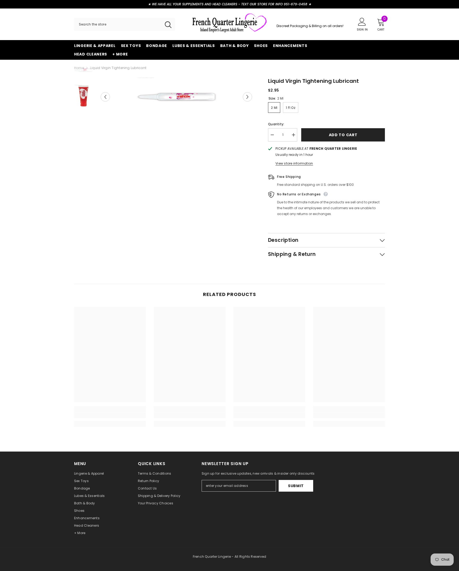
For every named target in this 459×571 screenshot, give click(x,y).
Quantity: (276, 124)
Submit (296, 485)
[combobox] (117, 24)
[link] (110, 415)
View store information (294, 163)
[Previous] (105, 97)
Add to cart (343, 135)
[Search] (124, 24)
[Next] (247, 97)
